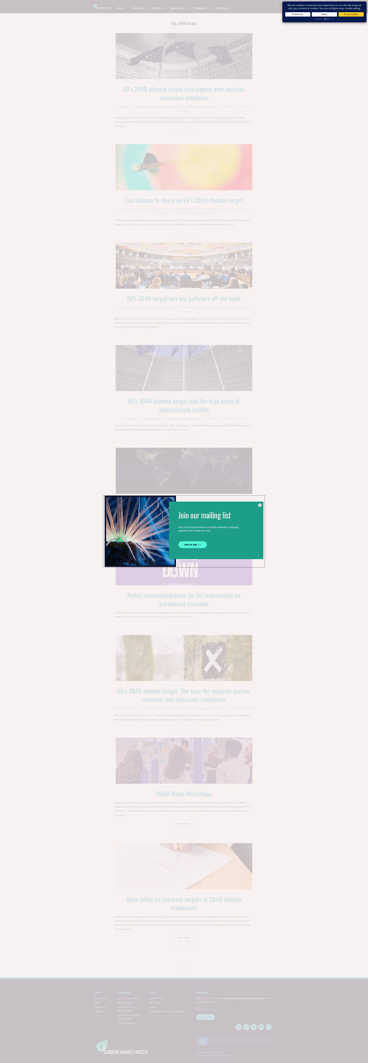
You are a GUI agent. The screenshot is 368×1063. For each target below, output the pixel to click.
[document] (184, 531)
